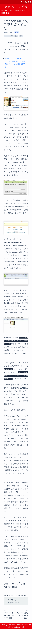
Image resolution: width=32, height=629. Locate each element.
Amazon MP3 (8, 36)
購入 (16, 36)
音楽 (21, 36)
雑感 (16, 32)
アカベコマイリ (16, 7)
